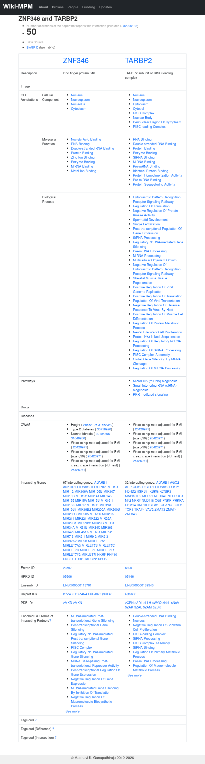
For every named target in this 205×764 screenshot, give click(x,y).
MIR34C (94, 527)
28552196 (90, 424)
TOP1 (129, 509)
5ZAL (138, 607)
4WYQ (157, 602)
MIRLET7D (71, 549)
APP (128, 486)
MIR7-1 (95, 531)
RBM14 (130, 504)
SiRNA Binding (143, 157)
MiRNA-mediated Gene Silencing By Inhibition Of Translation (94, 690)
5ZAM (147, 607)
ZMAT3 (159, 509)
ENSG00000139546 (139, 585)
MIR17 (81, 504)
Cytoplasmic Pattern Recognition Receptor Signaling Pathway (156, 199)
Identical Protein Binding (150, 170)
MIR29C (98, 522)
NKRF (101, 554)
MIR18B (92, 504)
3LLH (147, 602)
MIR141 (93, 495)
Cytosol (138, 108)
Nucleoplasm (80, 99)
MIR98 (82, 540)
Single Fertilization (146, 224)
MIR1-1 (113, 486)
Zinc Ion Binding (82, 157)
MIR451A (82, 531)
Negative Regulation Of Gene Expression (92, 681)
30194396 (103, 433)
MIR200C (69, 513)
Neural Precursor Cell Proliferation (157, 332)
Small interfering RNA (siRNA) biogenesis (154, 387)
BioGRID (32, 47)
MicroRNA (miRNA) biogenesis (155, 380)
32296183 (130, 26)
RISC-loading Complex (149, 126)
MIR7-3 (68, 536)
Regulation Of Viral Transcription (156, 300)
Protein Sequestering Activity (154, 184)
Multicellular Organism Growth (154, 260)
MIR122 (81, 495)
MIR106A (81, 491)
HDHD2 (130, 491)
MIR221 (80, 518)
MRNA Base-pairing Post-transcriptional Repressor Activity (95, 663)
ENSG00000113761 (77, 585)
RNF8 (67, 558)
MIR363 (106, 527)
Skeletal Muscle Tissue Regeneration (150, 280)
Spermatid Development (150, 219)
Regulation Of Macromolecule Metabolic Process (154, 667)
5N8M (175, 602)
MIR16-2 (69, 504)
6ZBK (157, 607)
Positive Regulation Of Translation (157, 296)
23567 (67, 567)
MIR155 (68, 500)
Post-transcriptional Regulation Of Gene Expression (157, 230)
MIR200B (113, 509)
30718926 (104, 429)
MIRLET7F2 (71, 554)
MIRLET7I (89, 554)
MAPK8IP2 (133, 495)
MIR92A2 (69, 540)
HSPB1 (142, 491)
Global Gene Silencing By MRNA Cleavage (157, 361)
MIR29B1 (69, 522)
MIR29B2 (84, 522)
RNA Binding (80, 143)
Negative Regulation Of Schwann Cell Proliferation (157, 627)
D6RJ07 (94, 593)
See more (73, 711)
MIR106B (95, 491)
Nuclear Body (142, 117)
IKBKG (153, 491)
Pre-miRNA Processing (149, 251)
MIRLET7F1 (105, 549)
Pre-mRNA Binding (146, 166)
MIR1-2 (68, 491)
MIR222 (93, 518)
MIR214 (68, 518)
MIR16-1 (107, 500)
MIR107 (109, 491)
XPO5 (102, 558)
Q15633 (130, 593)
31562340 (105, 424)
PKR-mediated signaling (150, 394)
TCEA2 (153, 504)
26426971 (80, 447)
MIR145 (106, 495)
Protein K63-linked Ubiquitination (156, 336)
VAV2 (150, 509)
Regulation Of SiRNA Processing (157, 350)
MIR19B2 (84, 509)
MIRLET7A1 (97, 540)
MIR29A (106, 518)
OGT (158, 500)
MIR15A (81, 500)
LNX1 (103, 486)
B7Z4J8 (68, 593)
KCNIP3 (165, 491)
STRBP (77, 558)
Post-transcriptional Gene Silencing (89, 627)
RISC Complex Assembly (151, 354)
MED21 (147, 495)
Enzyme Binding (83, 161)
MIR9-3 (103, 536)
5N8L (166, 602)
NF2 (128, 500)
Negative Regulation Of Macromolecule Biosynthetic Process (91, 701)
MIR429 (68, 531)
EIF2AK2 (83, 486)
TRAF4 (139, 509)
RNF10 (112, 554)
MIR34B (82, 527)
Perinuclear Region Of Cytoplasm (157, 122)
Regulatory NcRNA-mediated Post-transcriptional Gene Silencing (91, 638)
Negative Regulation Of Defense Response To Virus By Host (156, 307)
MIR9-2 (91, 536)
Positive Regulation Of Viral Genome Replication (153, 289)
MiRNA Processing (146, 255)
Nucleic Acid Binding (86, 139)
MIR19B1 (69, 509)
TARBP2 (138, 60)
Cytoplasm (78, 108)
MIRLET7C (107, 545)
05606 (67, 576)
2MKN (77, 602)
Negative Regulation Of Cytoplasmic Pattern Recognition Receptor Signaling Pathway (156, 269)
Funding (88, 7)
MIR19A (105, 504)
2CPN (129, 602)
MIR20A (108, 513)
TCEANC (165, 504)
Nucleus (77, 95)
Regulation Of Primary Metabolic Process (156, 654)
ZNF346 (76, 60)
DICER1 (148, 486)
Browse (58, 7)
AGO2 (174, 482)
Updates (105, 7)
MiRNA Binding (82, 166)
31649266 (78, 438)
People (73, 7)
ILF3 (94, 486)
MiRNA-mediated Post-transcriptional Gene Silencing (92, 618)
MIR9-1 (79, 536)
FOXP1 (174, 486)
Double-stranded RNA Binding (92, 148)
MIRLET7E (88, 549)
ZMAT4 (171, 509)
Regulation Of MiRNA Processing (157, 368)
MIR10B (69, 495)
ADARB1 (100, 482)
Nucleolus (78, 104)
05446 (129, 576)
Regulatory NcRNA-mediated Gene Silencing (158, 244)
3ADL (138, 602)
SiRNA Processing (146, 237)
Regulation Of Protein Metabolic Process (156, 325)
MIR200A (99, 509)
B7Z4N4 (81, 593)
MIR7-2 (106, 531)
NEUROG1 (175, 495)
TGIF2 (177, 504)
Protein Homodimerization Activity (157, 175)
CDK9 (137, 486)
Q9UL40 (106, 593)
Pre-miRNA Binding (147, 179)
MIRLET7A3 (72, 545)
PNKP (167, 500)
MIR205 (83, 513)
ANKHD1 (69, 486)
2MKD (67, 602)
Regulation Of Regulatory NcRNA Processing (157, 343)
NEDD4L (160, 495)
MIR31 (109, 522)
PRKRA (178, 500)
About (43, 7)
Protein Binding (82, 152)
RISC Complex (143, 113)
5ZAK (129, 607)
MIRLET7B (90, 545)
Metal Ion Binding (83, 170)
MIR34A (69, 527)
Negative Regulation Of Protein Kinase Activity (155, 212)
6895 (128, 567)
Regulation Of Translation (151, 206)
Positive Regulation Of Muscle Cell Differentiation (158, 316)
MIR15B (94, 500)
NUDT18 (148, 500)
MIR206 (95, 513)
